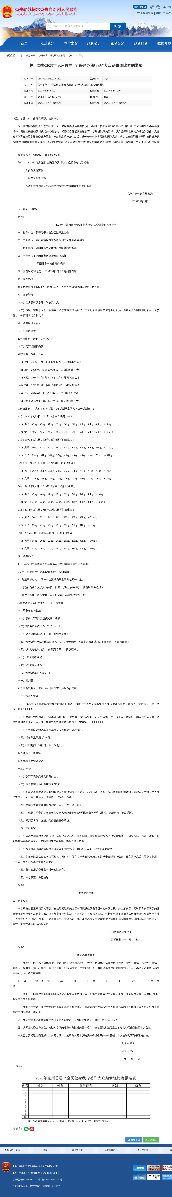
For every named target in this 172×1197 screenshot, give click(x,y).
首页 (24, 43)
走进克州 (48, 43)
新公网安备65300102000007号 (26, 1179)
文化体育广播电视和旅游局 (52, 55)
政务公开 (94, 43)
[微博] (152, 6)
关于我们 (55, 1186)
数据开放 (164, 43)
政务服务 (141, 43)
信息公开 (30, 55)
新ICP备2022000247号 (51, 1179)
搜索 (118, 26)
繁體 (158, 13)
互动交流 (118, 43)
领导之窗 (71, 43)
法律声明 (46, 1186)
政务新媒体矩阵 (144, 13)
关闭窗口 (152, 1139)
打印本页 (135, 1139)
